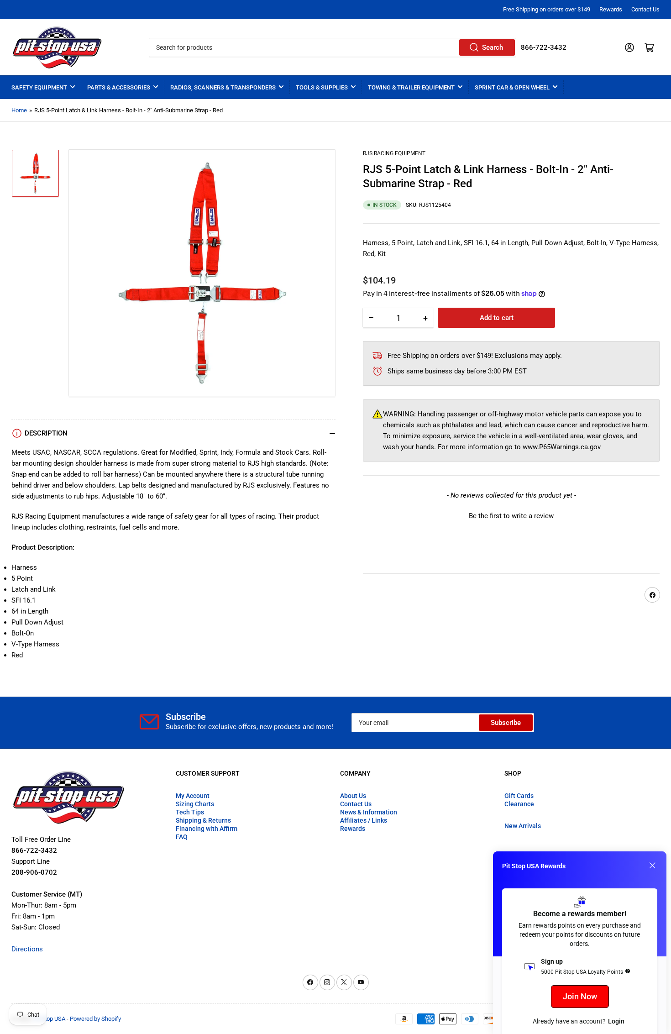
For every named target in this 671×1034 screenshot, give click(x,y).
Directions (27, 949)
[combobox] (332, 47)
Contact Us (645, 9)
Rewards (610, 9)
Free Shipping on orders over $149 (546, 9)
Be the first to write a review (511, 516)
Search (492, 47)
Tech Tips (190, 812)
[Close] (652, 866)
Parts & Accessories (118, 87)
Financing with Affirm (206, 828)
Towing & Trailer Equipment (411, 87)
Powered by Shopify (95, 1018)
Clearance (519, 804)
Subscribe (506, 723)
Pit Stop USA (49, 1018)
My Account (193, 795)
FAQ (182, 836)
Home (19, 110)
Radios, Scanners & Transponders (223, 87)
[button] (511, 515)
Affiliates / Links (363, 820)
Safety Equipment (39, 87)
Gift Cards (519, 795)
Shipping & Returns (203, 820)
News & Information (368, 812)
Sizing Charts (195, 804)
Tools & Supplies (322, 87)
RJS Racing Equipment (394, 153)
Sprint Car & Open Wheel (512, 87)
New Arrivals (522, 825)
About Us (353, 795)
